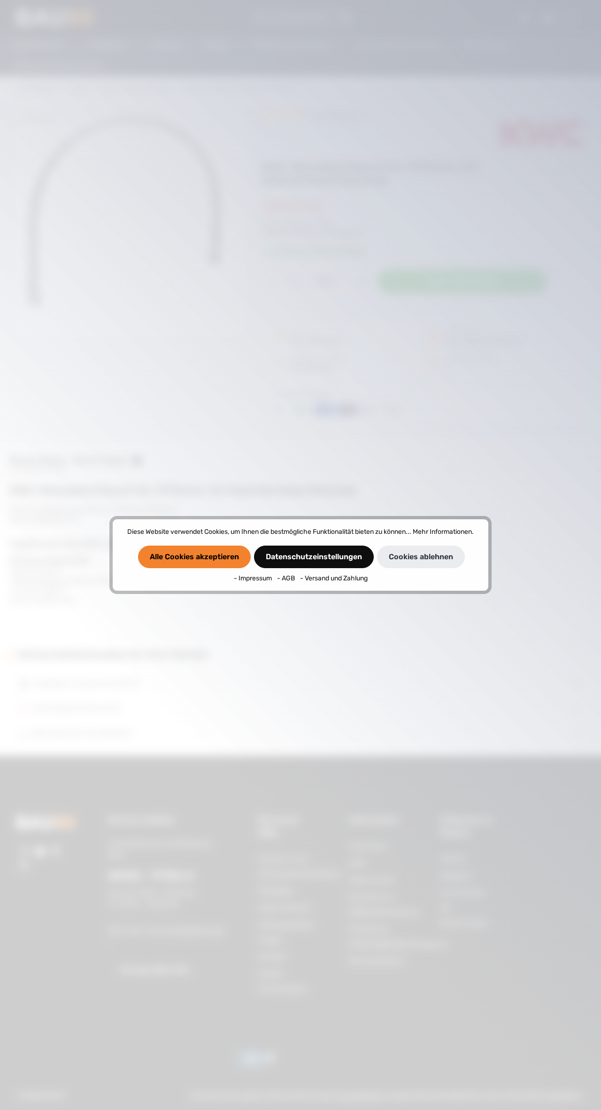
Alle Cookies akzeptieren (194, 556)
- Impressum (253, 578)
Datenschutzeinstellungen (314, 556)
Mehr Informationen (442, 532)
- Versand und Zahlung (334, 578)
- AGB (286, 578)
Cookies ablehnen (421, 556)
